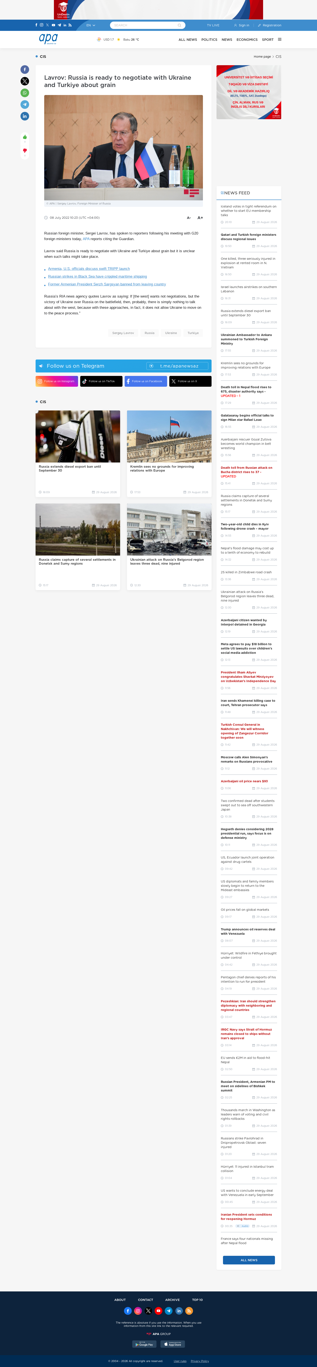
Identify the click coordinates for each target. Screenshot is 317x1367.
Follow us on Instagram (59, 381)
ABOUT (120, 1300)
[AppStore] (172, 1344)
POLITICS (209, 40)
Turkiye (193, 333)
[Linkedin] (65, 25)
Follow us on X (187, 381)
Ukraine (171, 333)
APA (86, 239)
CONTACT (145, 1300)
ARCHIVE (172, 1300)
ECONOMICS (247, 40)
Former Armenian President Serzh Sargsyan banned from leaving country (107, 284)
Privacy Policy (200, 1361)
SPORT (268, 40)
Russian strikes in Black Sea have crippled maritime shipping (97, 276)
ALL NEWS (188, 40)
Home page (262, 56)
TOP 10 (197, 1300)
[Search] (179, 26)
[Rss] (70, 25)
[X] (47, 25)
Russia (149, 333)
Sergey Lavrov (123, 333)
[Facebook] (36, 25)
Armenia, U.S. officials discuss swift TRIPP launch (89, 269)
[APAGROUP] (158, 1334)
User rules (180, 1361)
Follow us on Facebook (147, 381)
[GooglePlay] (144, 1344)
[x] (148, 1311)
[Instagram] (41, 25)
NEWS (227, 40)
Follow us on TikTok (102, 381)
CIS (278, 57)
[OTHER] (277, 39)
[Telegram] (59, 25)
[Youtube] (53, 25)
